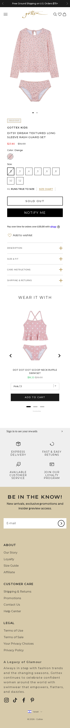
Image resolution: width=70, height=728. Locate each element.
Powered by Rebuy (35, 411)
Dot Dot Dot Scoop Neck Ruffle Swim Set (35, 371)
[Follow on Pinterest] (32, 700)
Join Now (57, 3)
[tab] (28, 406)
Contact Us (12, 604)
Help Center (12, 611)
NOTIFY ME (35, 213)
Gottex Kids (17, 127)
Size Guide (11, 565)
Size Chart (46, 189)
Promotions (12, 598)
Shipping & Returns (17, 591)
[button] (60, 14)
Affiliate (9, 572)
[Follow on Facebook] (24, 700)
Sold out (35, 201)
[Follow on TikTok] (15, 700)
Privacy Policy (14, 650)
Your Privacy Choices (19, 643)
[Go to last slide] (10, 355)
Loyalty (9, 559)
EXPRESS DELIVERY (18, 453)
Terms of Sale (14, 637)
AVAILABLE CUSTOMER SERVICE (18, 475)
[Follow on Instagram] (6, 700)
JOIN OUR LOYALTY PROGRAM (52, 475)
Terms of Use (13, 630)
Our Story (10, 552)
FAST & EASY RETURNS (51, 453)
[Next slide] (59, 355)
